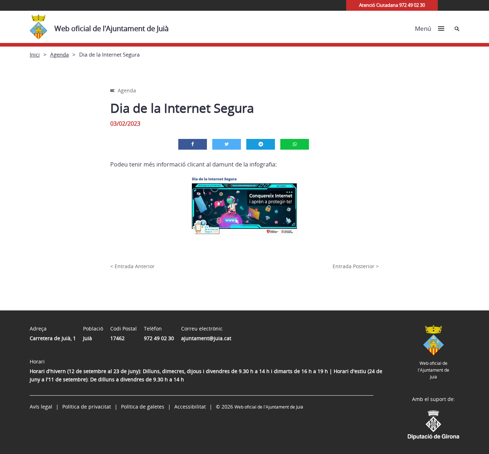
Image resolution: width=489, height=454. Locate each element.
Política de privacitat (86, 406)
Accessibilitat (190, 406)
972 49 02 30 (159, 338)
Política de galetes (142, 406)
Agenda (59, 54)
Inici (35, 54)
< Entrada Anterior (132, 266)
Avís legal (41, 406)
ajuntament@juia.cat (206, 338)
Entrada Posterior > (356, 266)
